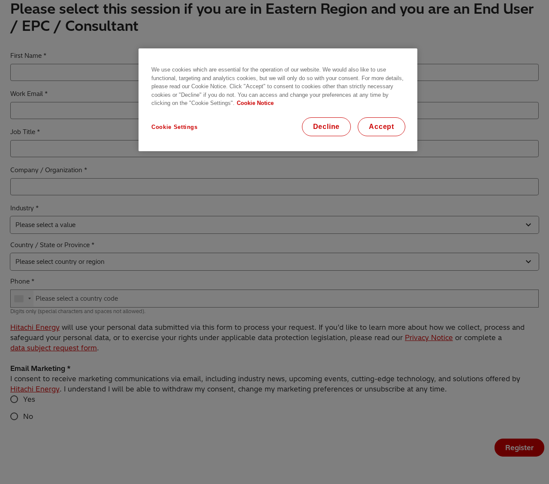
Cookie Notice (255, 103)
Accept (381, 126)
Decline (326, 126)
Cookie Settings (174, 127)
